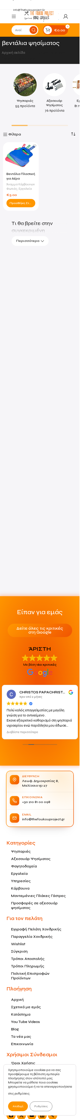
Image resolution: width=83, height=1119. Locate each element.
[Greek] (58, 19)
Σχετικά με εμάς (26, 1007)
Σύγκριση (19, 951)
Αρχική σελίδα (14, 52)
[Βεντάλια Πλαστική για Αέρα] (21, 155)
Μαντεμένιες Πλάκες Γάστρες (38, 895)
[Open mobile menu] (13, 16)
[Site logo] (39, 16)
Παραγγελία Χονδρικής (32, 936)
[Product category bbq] (25, 92)
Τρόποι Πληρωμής (27, 966)
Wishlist (18, 944)
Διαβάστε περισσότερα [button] (22, 732)
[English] (58, 13)
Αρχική (17, 999)
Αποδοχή (18, 1106)
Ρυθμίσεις (41, 1106)
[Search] (33, 30)
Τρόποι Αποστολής (27, 959)
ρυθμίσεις (22, 1093)
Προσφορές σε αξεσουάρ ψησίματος (34, 905)
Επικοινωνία (22, 1044)
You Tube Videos (25, 1022)
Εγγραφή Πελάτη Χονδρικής (36, 929)
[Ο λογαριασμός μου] (65, 16)
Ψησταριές (21, 851)
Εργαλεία (25, 189)
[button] (20, 203)
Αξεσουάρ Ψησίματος (30, 859)
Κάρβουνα (20, 888)
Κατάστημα (20, 1014)
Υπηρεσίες (21, 881)
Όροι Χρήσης (23, 1063)
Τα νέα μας (21, 1036)
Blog (15, 1029)
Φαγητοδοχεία (24, 866)
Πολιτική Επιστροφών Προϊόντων (30, 975)
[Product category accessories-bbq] (54, 94)
